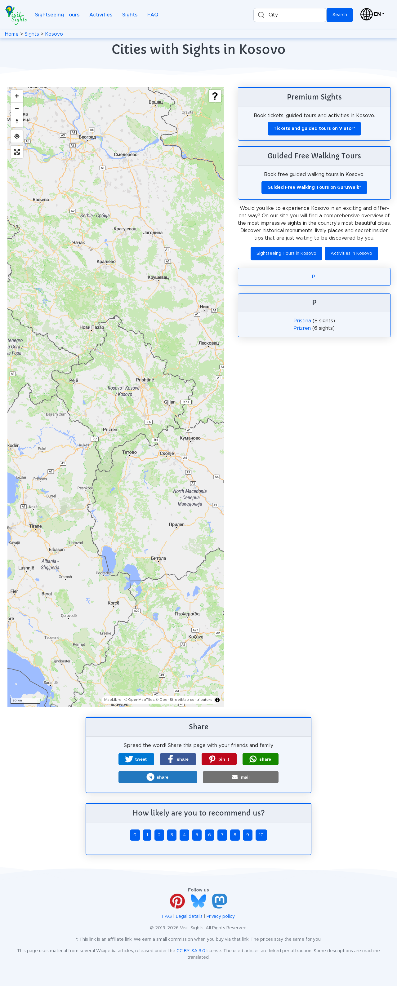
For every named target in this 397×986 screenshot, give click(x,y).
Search (339, 15)
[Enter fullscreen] (17, 152)
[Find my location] (17, 136)
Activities (100, 14)
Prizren (302, 328)
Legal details (189, 916)
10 (261, 835)
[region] (115, 397)
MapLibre (113, 699)
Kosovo (54, 34)
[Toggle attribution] (217, 700)
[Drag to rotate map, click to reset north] (17, 121)
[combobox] (290, 15)
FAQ (152, 14)
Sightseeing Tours (57, 14)
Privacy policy (221, 916)
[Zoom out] (17, 108)
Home (12, 34)
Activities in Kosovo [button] (351, 253)
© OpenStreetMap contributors (184, 699)
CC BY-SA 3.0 (190, 951)
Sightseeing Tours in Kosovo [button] (286, 253)
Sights (129, 14)
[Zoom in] (17, 96)
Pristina (302, 320)
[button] (136, 759)
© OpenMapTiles (139, 699)
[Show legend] (215, 96)
